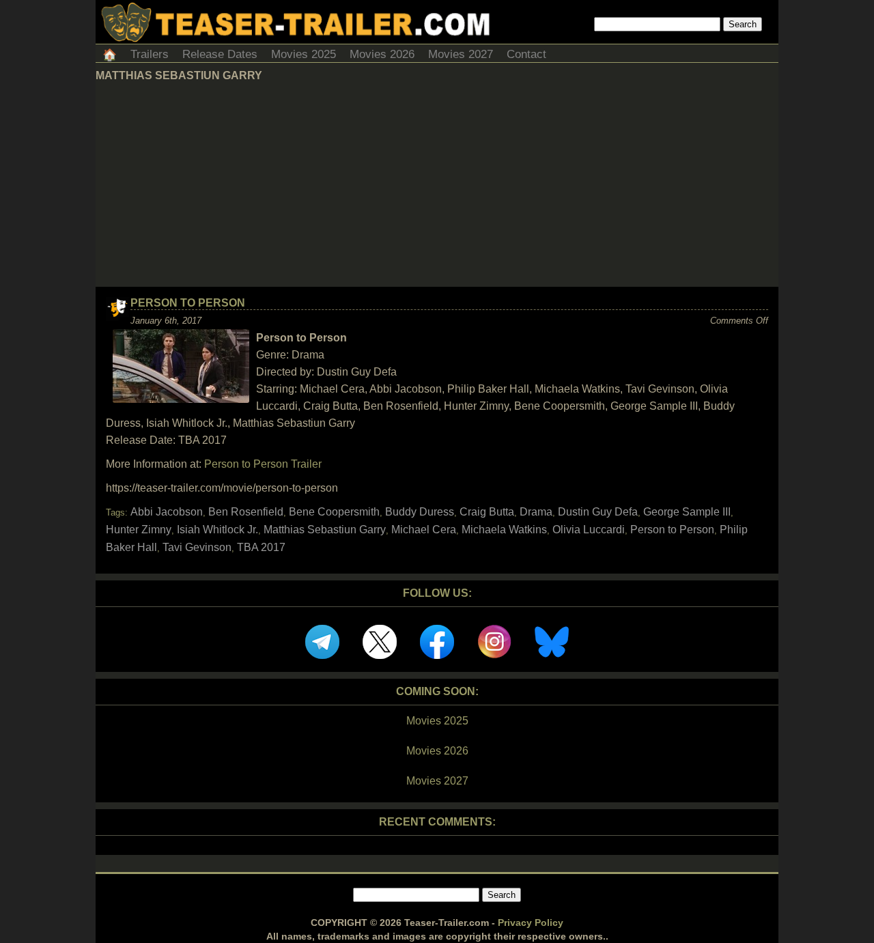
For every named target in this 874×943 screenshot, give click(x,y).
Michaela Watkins (504, 529)
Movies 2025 (303, 54)
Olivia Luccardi (588, 529)
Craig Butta (487, 512)
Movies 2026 (382, 54)
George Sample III (687, 512)
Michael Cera (423, 529)
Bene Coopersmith (334, 512)
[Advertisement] (437, 184)
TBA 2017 (261, 547)
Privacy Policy (530, 922)
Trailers (149, 54)
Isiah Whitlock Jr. (217, 529)
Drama (536, 512)
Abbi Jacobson (166, 512)
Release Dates (219, 54)
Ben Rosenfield (245, 512)
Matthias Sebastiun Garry (325, 529)
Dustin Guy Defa (598, 512)
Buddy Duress (419, 512)
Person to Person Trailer (263, 464)
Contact (526, 54)
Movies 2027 (460, 54)
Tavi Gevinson (197, 547)
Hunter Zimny (138, 529)
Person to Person (187, 303)
